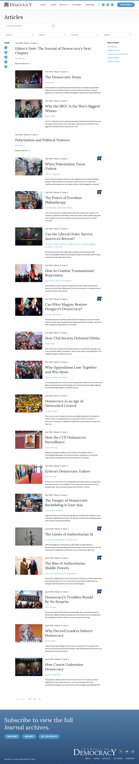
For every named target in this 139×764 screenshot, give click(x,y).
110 (34, 699)
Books (53, 5)
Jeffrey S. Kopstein (52, 174)
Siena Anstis (50, 281)
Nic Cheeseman (70, 573)
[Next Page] (39, 699)
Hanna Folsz (50, 344)
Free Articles (112, 47)
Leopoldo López (51, 411)
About (43, 5)
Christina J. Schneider (54, 247)
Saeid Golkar (50, 116)
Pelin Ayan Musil (60, 377)
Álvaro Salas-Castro (64, 208)
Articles (63, 5)
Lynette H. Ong (51, 447)
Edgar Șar (49, 377)
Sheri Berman (50, 607)
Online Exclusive (114, 50)
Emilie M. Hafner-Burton (71, 244)
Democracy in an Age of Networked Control (64, 403)
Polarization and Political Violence (42, 140)
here (29, 63)
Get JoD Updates (49, 736)
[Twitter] (107, 4)
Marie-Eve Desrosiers (54, 573)
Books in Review (114, 61)
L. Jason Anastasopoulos (54, 540)
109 (29, 699)
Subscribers (126, 5)
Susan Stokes (50, 641)
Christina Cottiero (52, 244)
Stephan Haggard (89, 244)
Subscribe (90, 5)
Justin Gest (49, 82)
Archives (29, 736)
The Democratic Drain (63, 77)
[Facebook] (103, 4)
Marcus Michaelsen (64, 281)
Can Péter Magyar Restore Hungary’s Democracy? (66, 306)
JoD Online (76, 5)
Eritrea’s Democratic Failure (67, 471)
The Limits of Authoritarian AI (69, 534)
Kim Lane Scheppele (53, 314)
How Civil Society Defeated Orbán (72, 338)
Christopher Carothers (54, 510)
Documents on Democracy (118, 54)
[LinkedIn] (112, 4)
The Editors (20, 58)
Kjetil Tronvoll (50, 477)
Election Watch (113, 58)
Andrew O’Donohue (53, 675)
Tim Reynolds (50, 208)
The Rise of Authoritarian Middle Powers (65, 565)
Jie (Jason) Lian (71, 540)
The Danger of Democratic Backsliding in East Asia (66, 502)
